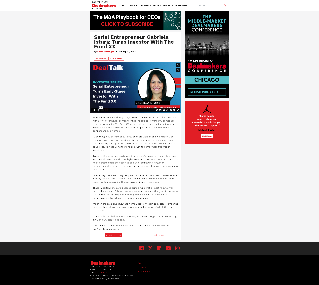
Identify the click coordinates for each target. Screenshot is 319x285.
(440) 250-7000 (102, 272)
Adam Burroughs (105, 51)
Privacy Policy (144, 271)
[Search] (225, 5)
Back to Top (158, 235)
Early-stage (116, 59)
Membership (181, 5)
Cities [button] (122, 5)
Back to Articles (113, 235)
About (140, 263)
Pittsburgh (101, 59)
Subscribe (142, 267)
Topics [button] (132, 5)
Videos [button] (156, 5)
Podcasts (168, 5)
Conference (145, 5)
